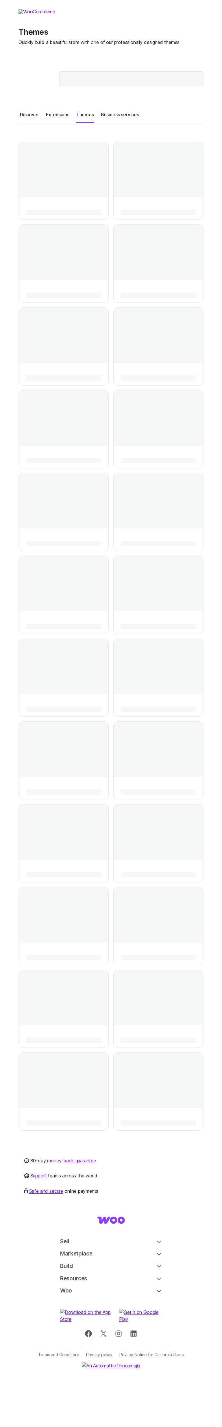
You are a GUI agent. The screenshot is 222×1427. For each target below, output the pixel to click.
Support (38, 1176)
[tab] (29, 114)
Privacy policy (99, 1354)
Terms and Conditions (58, 1354)
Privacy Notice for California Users (151, 1354)
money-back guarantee (71, 1161)
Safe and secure (46, 1191)
